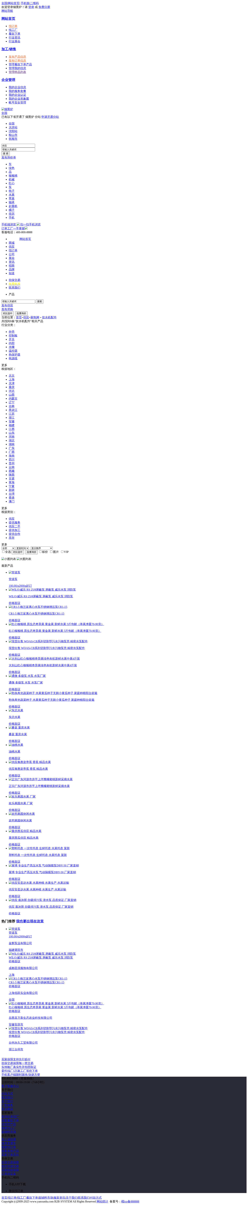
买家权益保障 (10, 1169)
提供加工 (14, 530)
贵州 (12, 463)
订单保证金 (8, 1173)
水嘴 (12, 346)
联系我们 (14, 287)
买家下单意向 (10, 1154)
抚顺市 (13, 138)
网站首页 (13, 3)
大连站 (13, 127)
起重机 (13, 206)
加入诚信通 (8, 1139)
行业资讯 (14, 37)
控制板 (13, 335)
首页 (19, 317)
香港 (12, 497)
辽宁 (12, 402)
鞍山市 (13, 134)
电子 (12, 190)
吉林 (12, 406)
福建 (12, 425)
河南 (12, 436)
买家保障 (16, 1059)
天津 (12, 383)
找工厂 (13, 29)
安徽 (12, 421)
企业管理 (8, 80)
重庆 (12, 387)
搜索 (39, 301)
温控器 (13, 350)
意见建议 (7, 1108)
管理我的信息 (17, 68)
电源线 (13, 358)
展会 (12, 258)
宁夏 (12, 486)
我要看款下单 (10, 1120)
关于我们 (7, 1101)
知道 (12, 273)
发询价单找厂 (10, 1116)
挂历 (12, 213)
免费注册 (44, 7)
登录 (31, 7)
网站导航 (7, 10)
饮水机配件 (49, 317)
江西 (12, 429)
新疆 (12, 490)
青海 (12, 482)
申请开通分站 (50, 116)
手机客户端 (20, 1074)
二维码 (34, 3)
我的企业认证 (17, 94)
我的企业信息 (17, 87)
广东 (12, 448)
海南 (12, 455)
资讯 (12, 261)
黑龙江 (13, 409)
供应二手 (14, 526)
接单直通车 (8, 1143)
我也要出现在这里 (30, 921)
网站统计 (102, 1201)
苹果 (12, 198)
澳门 (12, 501)
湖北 (12, 440)
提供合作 (14, 533)
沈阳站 (13, 131)
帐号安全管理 (17, 102)
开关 (12, 339)
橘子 (12, 209)
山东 (12, 432)
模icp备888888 (130, 1201)
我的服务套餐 (17, 91)
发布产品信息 (17, 56)
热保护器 (14, 354)
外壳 (12, 331)
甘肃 (12, 478)
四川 (12, 459)
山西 (12, 394)
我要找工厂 (8, 1127)
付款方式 (7, 1093)
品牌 (12, 269)
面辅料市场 (8, 1131)
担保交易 (14, 280)
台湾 (12, 493)
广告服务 (7, 1105)
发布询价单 (8, 157)
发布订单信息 (17, 60)
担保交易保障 (10, 1162)
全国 (4, 113)
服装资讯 (59, 1197)
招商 (12, 265)
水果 (12, 194)
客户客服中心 (10, 1086)
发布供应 (7, 305)
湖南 (12, 444)
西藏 (12, 470)
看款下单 (14, 33)
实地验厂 (18, 1067)
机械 (12, 179)
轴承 (12, 202)
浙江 (12, 417)
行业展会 (14, 41)
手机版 (25, 3)
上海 (12, 379)
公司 (12, 254)
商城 (12, 242)
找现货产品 (8, 1124)
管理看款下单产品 (20, 64)
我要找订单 (8, 1147)
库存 (12, 537)
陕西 (12, 474)
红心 (12, 183)
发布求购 (7, 309)
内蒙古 (13, 398)
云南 (12, 467)
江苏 (12, 413)
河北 (12, 390)
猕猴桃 (13, 175)
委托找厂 (19, 1070)
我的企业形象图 (19, 98)
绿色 (12, 168)
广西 (12, 451)
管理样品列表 (17, 72)
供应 (12, 246)
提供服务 (14, 522)
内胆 (12, 343)
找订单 (13, 26)
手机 (12, 217)
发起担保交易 (10, 1166)
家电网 (35, 317)
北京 (12, 375)
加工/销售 (8, 49)
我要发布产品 (10, 1150)
